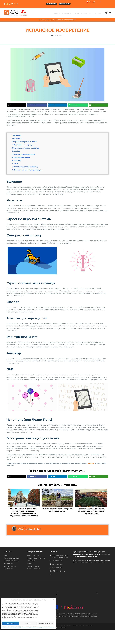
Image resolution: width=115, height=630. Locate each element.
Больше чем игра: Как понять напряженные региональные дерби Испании (91, 511)
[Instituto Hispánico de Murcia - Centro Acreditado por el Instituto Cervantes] (23, 13)
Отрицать (28, 623)
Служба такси (8, 569)
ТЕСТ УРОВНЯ (51, 4)
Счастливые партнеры (11, 561)
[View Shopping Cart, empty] (106, 13)
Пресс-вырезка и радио (11, 558)
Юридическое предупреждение (46, 627)
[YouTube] (12, 4)
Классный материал (33, 569)
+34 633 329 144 (57, 567)
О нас (6, 555)
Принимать (10, 623)
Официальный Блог (49, 20)
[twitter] (54, 571)
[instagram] (57, 571)
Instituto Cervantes (33, 555)
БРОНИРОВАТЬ (64, 4)
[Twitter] (7, 4)
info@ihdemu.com (58, 564)
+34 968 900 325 (57, 561)
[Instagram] (9, 4)
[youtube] (60, 571)
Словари (30, 563)
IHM (40, 20)
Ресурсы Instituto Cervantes (36, 558)
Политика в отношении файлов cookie (11, 627)
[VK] (14, 4)
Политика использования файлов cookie (83, 625)
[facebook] (51, 571)
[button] (53, 600)
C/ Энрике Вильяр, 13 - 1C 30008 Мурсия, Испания (60, 556)
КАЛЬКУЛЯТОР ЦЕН (104, 6)
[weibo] (51, 574)
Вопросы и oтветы (10, 566)
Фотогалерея (8, 563)
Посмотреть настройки (46, 623)
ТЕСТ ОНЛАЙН (91, 6)
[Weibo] (17, 4)
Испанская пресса (33, 566)
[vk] (64, 571)
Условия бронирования (64, 625)
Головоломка (31, 561)
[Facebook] (4, 4)
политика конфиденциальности (30, 627)
